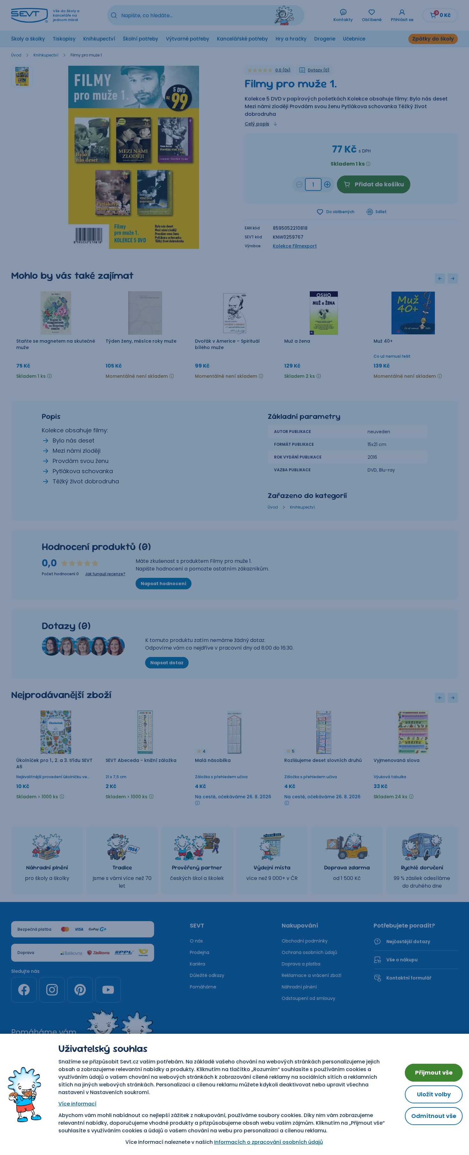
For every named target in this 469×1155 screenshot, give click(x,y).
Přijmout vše (434, 1073)
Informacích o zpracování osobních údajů (268, 1142)
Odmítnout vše (433, 1116)
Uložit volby (434, 1094)
